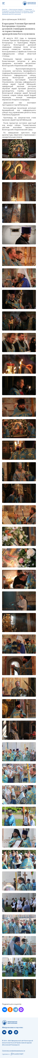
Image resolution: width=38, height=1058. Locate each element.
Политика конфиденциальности (13, 1051)
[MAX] (21, 1009)
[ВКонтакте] (4, 1009)
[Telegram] (15, 1009)
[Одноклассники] (10, 1009)
